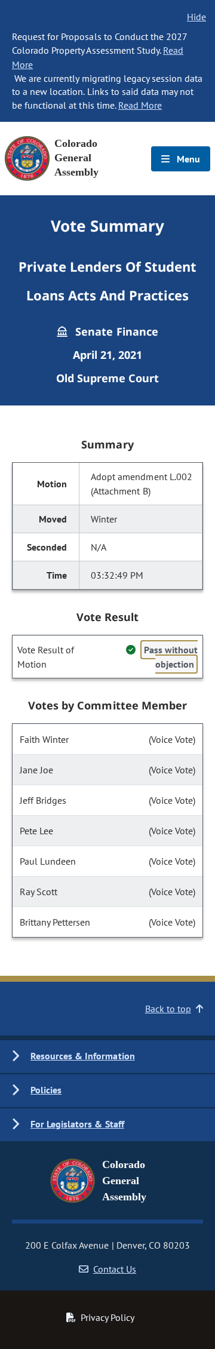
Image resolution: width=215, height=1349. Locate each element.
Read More (140, 105)
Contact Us (114, 1269)
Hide (196, 17)
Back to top (168, 1009)
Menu (187, 159)
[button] (107, 1057)
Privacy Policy (107, 1317)
